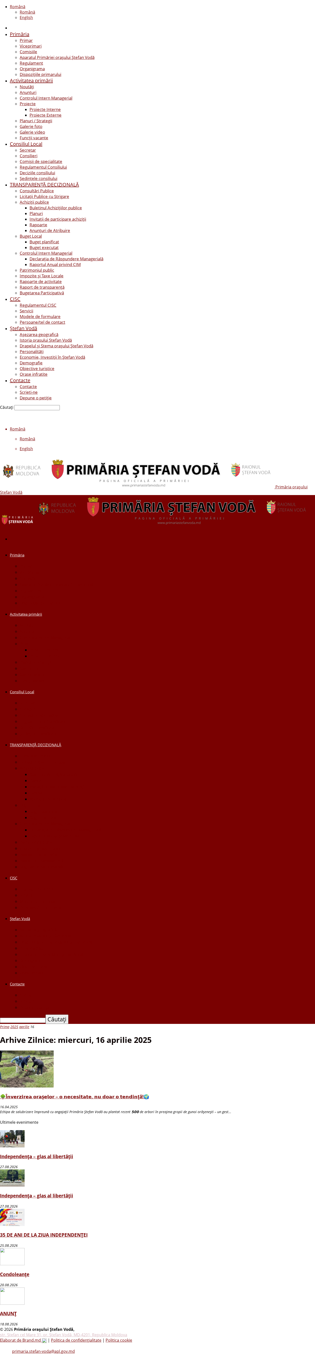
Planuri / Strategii (36, 121)
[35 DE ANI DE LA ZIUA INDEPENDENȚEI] (12, 1224)
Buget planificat (44, 242)
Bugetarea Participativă (42, 293)
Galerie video (32, 132)
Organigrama (32, 68)
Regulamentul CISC (38, 305)
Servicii (26, 311)
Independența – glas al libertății (36, 1156)
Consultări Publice (37, 191)
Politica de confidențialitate (76, 1340)
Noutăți (27, 86)
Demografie (31, 363)
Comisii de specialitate (41, 161)
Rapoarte (38, 225)
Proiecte (28, 104)
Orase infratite (33, 374)
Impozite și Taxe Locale (41, 276)
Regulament (31, 63)
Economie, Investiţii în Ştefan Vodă (52, 357)
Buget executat (44, 247)
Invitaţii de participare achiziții (58, 219)
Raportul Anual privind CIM (55, 264)
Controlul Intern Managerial (46, 98)
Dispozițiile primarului (40, 74)
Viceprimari (31, 46)
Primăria (19, 34)
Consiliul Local (26, 144)
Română (17, 6)
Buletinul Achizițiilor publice (56, 208)
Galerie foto (31, 126)
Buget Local (31, 236)
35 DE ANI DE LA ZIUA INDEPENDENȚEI (44, 1235)
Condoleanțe (14, 1274)
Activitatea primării (31, 80)
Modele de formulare (40, 316)
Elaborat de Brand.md (21, 1340)
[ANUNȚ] (12, 1303)
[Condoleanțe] (12, 1263)
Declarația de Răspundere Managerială (66, 259)
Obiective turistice (37, 368)
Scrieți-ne (29, 392)
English (26, 17)
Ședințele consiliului (38, 178)
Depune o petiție (36, 398)
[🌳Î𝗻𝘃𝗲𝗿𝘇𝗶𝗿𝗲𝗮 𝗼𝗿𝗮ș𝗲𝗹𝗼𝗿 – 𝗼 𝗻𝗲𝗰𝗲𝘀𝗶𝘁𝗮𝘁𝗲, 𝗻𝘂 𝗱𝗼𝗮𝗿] (27, 1086)
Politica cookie (119, 1340)
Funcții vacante (34, 138)
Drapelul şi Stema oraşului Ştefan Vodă (56, 346)
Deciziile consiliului (37, 173)
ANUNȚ (8, 1313)
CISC (15, 299)
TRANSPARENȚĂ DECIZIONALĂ (44, 184)
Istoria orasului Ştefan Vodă (46, 340)
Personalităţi (32, 351)
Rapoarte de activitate (41, 281)
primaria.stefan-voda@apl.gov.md (43, 1351)
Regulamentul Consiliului (43, 167)
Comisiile (28, 51)
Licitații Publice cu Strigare (44, 196)
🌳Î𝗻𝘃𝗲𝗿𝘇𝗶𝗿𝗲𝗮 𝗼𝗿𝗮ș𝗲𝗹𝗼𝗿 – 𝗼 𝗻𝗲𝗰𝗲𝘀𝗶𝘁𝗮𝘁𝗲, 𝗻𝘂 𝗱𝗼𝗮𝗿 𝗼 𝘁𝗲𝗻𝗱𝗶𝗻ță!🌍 (74, 1096)
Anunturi (28, 92)
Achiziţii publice (34, 202)
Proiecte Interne (45, 109)
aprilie (24, 1026)
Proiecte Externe (46, 115)
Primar (26, 40)
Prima (4, 1026)
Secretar (28, 150)
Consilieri (28, 156)
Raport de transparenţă (42, 287)
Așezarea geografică (39, 334)
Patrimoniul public (37, 270)
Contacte (20, 380)
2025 (14, 1026)
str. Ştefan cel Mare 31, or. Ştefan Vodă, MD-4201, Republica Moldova (63, 1334)
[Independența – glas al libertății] (12, 1146)
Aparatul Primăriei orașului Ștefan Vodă (57, 57)
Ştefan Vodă (23, 328)
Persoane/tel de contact (42, 322)
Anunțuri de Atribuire (50, 230)
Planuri (36, 213)
